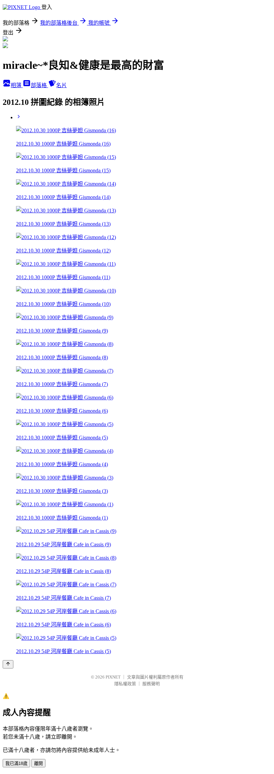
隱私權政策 (125, 683)
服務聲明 (151, 683)
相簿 (17, 85)
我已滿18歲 (16, 763)
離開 (38, 763)
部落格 (39, 85)
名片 (61, 85)
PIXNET (113, 677)
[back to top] (8, 664)
